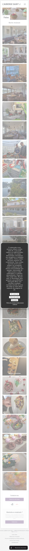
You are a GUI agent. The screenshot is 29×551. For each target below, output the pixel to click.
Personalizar (14, 300)
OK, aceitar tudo (14, 294)
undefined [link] (15, 304)
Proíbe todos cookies (14, 297)
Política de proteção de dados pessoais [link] (15, 302)
